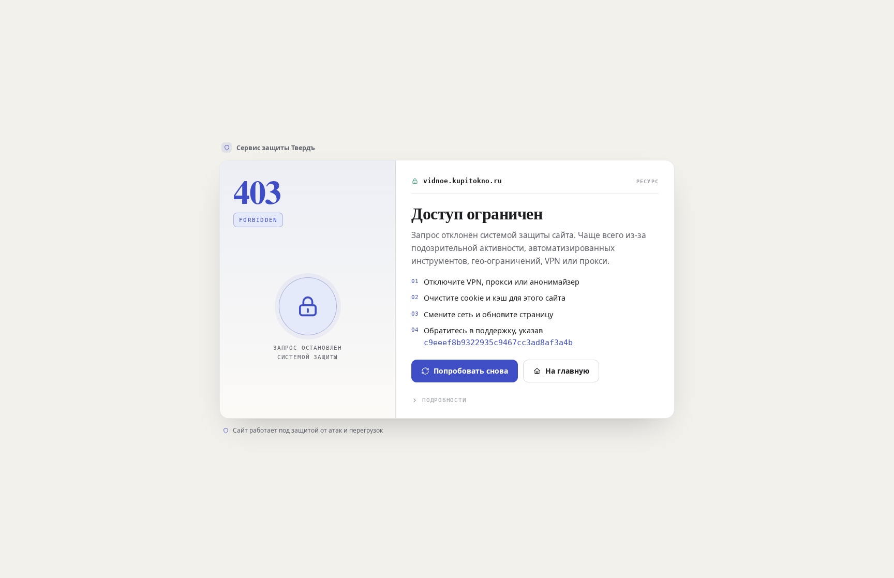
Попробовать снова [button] (471, 371)
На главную (567, 371)
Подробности (444, 400)
